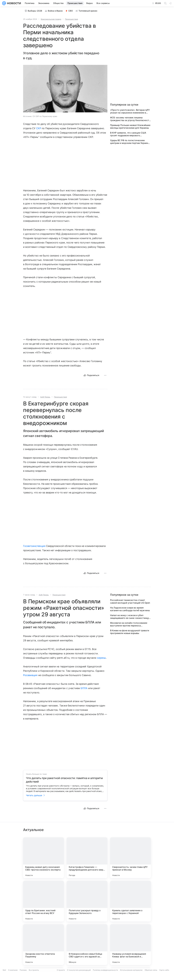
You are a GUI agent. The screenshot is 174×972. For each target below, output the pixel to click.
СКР (38, 128)
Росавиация (30, 675)
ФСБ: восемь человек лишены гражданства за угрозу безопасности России (130, 119)
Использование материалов (131, 970)
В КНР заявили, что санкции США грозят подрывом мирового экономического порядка (128, 134)
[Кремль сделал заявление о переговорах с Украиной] (130, 901)
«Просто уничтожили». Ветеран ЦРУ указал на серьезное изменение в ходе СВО (130, 111)
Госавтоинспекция (34, 546)
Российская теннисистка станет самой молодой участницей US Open (130, 601)
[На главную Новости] (13, 3)
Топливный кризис (88, 10)
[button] (65, 89)
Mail (4, 970)
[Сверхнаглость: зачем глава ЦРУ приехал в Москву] (130, 857)
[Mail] (4, 3)
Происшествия (71, 19)
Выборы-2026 (35, 10)
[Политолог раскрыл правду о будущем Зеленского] (87, 901)
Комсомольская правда (51, 19)
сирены (101, 657)
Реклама (23, 970)
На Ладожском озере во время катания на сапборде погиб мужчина (130, 609)
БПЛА (84, 688)
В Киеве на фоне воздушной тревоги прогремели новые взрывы (129, 632)
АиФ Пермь (45, 397)
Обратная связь (151, 970)
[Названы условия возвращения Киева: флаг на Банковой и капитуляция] (130, 944)
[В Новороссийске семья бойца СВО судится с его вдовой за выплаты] (87, 944)
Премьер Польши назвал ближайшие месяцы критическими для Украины (130, 126)
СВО (70, 10)
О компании (13, 970)
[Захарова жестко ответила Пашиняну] (43, 944)
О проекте (61, 970)
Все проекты (34, 970)
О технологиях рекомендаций (79, 970)
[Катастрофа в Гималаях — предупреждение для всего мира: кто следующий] (87, 857)
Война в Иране (55, 10)
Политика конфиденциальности (105, 970)
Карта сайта (164, 970)
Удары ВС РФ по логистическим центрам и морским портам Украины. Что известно (130, 141)
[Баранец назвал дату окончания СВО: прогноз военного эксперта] (43, 857)
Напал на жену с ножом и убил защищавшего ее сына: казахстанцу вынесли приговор (129, 616)
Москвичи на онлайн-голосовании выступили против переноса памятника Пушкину (128, 624)
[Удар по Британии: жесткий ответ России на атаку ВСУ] (43, 901)
